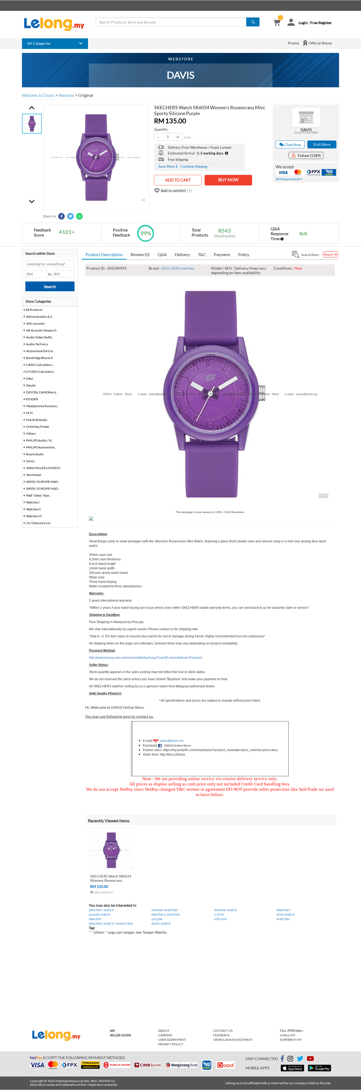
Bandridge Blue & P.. (40, 358)
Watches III (34, 516)
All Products (34, 310)
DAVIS (306, 129)
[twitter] (300, 1059)
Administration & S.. (39, 317)
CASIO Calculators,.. (40, 365)
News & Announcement (233, 1040)
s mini (219, 914)
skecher (95, 918)
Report (329, 254)
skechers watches (165, 914)
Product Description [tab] (104, 254)
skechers (283, 909)
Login (303, 22)
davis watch (161, 923)
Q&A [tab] (162, 254)
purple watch (99, 914)
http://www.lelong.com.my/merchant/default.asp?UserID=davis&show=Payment (145, 658)
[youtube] (310, 1059)
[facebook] (282, 1059)
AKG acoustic (35, 323)
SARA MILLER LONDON (43, 468)
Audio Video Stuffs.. (39, 337)
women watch (225, 909)
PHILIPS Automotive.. (41, 447)
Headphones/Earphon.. (42, 406)
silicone (220, 918)
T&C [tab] (202, 254)
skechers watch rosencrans (111, 923)
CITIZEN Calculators (40, 372)
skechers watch (101, 909)
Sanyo (30, 461)
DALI (29, 378)
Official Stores (320, 43)
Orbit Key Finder (37, 427)
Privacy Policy (170, 1044)
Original (85, 95)
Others (31, 433)
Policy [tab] (243, 254)
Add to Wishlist (103, 892)
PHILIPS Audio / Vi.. (39, 440)
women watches (164, 909)
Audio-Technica (37, 344)
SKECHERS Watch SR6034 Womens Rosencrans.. (110, 878)
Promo (293, 43)
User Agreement (172, 1040)
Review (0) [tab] (140, 254)
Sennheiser (33, 475)
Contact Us (223, 1031)
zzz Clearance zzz (38, 523)
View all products (224, 235)
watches (283, 918)
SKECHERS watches (177, 268)
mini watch (285, 914)
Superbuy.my (291, 1040)
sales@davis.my (171, 741)
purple (156, 918)
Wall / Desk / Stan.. (38, 495)
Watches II (33, 509)
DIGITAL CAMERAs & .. (42, 392)
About (163, 1031)
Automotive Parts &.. (40, 351)
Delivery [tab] (182, 254)
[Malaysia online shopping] (57, 24)
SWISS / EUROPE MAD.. (42, 482)
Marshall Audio (36, 420)
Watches (66, 95)
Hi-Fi (29, 413)
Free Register (321, 22)
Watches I (33, 502)
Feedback (221, 1035)
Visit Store (321, 144)
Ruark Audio (35, 454)
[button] (32, 108)
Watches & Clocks (38, 95)
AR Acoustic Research (41, 330)
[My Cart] (276, 23)
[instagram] (290, 1059)
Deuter (31, 385)
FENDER (32, 399)
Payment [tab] (222, 254)
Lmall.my (287, 1035)
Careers (165, 1035)
